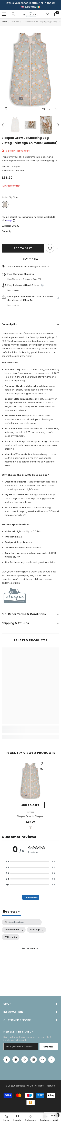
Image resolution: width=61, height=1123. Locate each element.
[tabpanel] (30, 952)
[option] (31, 5)
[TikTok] (33, 1059)
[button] (50, 109)
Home (4, 22)
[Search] (13, 14)
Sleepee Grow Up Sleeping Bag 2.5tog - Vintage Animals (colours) (30, 816)
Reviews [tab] (11, 911)
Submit (48, 1046)
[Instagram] (15, 1059)
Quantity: (7, 231)
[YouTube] (42, 1059)
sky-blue (30, 827)
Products (15, 22)
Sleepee (16, 166)
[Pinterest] (24, 1059)
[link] (30, 731)
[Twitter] (51, 1059)
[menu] (4, 14)
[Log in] (47, 14)
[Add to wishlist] (50, 248)
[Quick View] (41, 769)
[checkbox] (10, 937)
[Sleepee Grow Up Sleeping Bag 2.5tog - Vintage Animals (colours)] (31, 781)
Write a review (31, 897)
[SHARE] (56, 248)
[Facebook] (6, 1059)
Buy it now (30, 259)
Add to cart (23, 248)
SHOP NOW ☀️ (31, 6)
